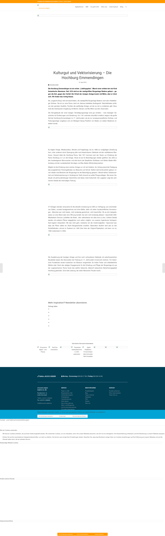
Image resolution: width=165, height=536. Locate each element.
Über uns (87, 403)
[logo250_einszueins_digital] (43, 7)
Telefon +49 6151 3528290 (65, 1)
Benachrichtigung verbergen (79, 416)
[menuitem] (79, 7)
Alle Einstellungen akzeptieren (46, 416)
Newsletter (88, 397)
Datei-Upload (64, 401)
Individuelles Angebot (67, 395)
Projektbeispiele (89, 391)
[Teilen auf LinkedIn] (50, 322)
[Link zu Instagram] (123, 1)
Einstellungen (62, 416)
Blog (86, 393)
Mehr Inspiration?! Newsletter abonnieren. (67, 302)
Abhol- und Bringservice (67, 405)
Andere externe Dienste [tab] (7, 479)
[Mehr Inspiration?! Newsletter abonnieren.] (48, 297)
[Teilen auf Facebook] (50, 309)
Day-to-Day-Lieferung (67, 403)
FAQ (86, 399)
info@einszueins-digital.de (44, 403)
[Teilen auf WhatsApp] (50, 316)
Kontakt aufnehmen (114, 391)
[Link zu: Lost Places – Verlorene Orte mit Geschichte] (42, 351)
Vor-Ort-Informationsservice (68, 407)
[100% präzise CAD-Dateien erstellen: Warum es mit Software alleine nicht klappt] (163, 268)
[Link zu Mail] (126, 1)
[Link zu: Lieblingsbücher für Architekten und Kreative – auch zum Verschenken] (65, 351)
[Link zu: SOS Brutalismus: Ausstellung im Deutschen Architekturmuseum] (110, 351)
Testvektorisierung (66, 399)
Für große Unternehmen (68, 409)
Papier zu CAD (65, 391)
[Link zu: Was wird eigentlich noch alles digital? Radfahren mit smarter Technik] (88, 351)
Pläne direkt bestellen (115, 393)
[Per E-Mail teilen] (50, 326)
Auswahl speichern (99, 534)
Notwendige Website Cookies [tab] (9, 443)
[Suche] (126, 7)
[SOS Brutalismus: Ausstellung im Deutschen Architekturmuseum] (1, 268)
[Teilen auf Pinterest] (50, 319)
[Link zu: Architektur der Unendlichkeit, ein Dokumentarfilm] (99, 351)
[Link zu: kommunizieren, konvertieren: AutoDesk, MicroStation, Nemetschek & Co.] (54, 351)
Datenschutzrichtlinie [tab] (6, 521)
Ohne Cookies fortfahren (82, 534)
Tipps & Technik (89, 395)
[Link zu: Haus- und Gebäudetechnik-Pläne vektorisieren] (76, 351)
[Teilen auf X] (50, 312)
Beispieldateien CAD (66, 393)
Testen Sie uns (113, 395)
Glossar (87, 401)
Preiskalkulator (65, 397)
